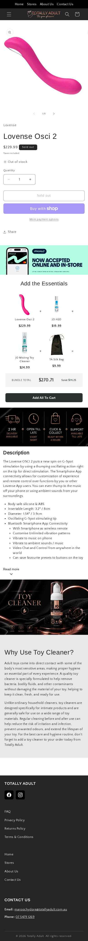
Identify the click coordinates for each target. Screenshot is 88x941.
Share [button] (12, 232)
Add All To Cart (44, 398)
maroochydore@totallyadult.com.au (40, 909)
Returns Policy (15, 828)
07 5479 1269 (25, 917)
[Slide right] (54, 114)
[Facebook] (9, 794)
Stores (32, 4)
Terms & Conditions (19, 837)
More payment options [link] (44, 219)
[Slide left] (34, 114)
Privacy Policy (15, 820)
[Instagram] (20, 794)
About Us (47, 4)
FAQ (8, 811)
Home (19, 4)
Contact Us (65, 4)
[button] (9, 14)
